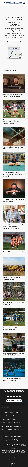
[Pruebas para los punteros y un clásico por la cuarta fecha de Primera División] (14, 109)
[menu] (4, 2)
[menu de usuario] (24, 2)
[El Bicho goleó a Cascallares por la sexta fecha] (14, 291)
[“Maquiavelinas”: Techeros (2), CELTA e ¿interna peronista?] (14, 136)
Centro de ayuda (14, 456)
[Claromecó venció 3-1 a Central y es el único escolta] (14, 317)
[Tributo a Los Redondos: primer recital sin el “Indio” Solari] (14, 83)
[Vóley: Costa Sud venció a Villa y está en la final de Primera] (14, 342)
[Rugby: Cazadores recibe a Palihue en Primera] (14, 266)
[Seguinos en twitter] (14, 396)
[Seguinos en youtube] (11, 396)
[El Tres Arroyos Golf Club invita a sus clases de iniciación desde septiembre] (14, 161)
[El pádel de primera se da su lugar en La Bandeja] (14, 367)
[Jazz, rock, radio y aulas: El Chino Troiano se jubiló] (14, 188)
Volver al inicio (14, 42)
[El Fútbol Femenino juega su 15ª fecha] (14, 241)
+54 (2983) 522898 (14, 448)
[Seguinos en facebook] (20, 396)
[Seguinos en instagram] (17, 396)
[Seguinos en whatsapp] (8, 396)
